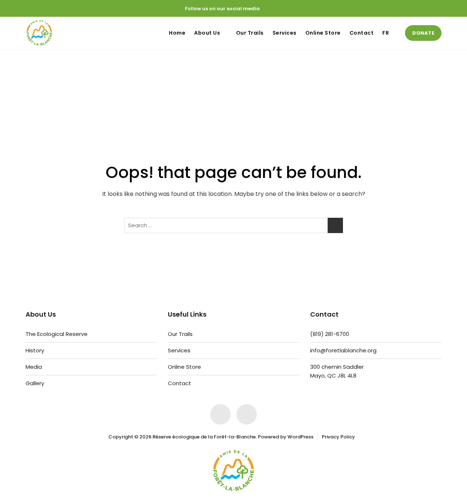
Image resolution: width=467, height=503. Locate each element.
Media (34, 367)
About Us (207, 32)
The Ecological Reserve (57, 334)
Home (177, 32)
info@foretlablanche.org (343, 350)
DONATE (423, 33)
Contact (362, 32)
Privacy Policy (338, 436)
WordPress (300, 436)
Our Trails (250, 32)
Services (285, 32)
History (35, 350)
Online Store (323, 32)
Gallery (35, 383)
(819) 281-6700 (329, 334)
